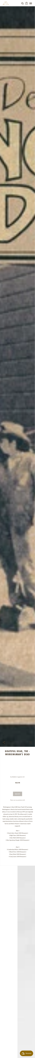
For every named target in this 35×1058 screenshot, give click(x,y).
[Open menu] (30, 3)
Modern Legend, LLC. (18, 777)
